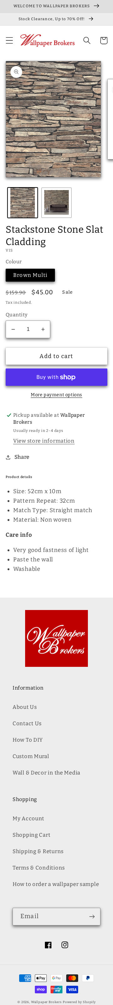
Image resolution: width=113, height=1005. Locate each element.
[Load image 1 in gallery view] (23, 203)
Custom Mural (31, 756)
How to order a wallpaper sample (56, 884)
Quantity (17, 315)
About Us (25, 707)
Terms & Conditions (39, 867)
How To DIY (28, 740)
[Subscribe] (91, 916)
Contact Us (27, 723)
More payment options (56, 395)
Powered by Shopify (79, 1002)
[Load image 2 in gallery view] (56, 203)
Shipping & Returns (38, 851)
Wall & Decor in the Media (46, 772)
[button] (9, 40)
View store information (44, 441)
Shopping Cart (31, 835)
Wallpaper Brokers (46, 1002)
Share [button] (22, 457)
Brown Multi (30, 275)
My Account (28, 818)
